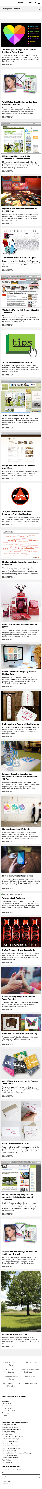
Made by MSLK (31, 1376)
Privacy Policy (7, 1462)
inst (13, 1418)
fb (3, 1418)
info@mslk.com (7, 1406)
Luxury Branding (7, 1444)
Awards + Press (31, 1362)
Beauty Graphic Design (10, 1427)
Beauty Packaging (8, 1432)
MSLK (10, 2)
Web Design (6, 1460)
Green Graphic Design (10, 1441)
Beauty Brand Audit (9, 1425)
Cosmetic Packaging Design (12, 1436)
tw (6, 1418)
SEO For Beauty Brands (10, 1458)
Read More (7, 64)
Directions (5, 1413)
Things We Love (31, 1383)
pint (10, 1418)
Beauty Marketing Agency (11, 1429)
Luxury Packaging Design (11, 1448)
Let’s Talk (32, 2)
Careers (5, 1415)
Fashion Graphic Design (10, 1439)
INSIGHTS (21, 2)
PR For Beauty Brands (9, 1455)
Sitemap (5, 1484)
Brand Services (7, 1434)
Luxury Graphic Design (10, 1446)
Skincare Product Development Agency (16, 1453)
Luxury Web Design (9, 1451)
